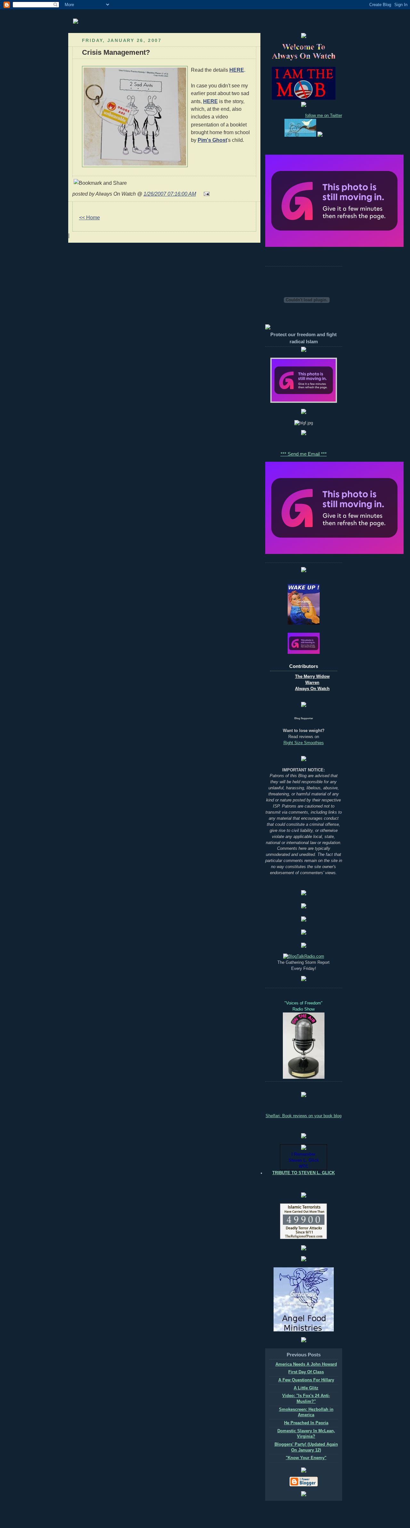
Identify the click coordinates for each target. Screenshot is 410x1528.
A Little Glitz (306, 1388)
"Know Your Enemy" (306, 1458)
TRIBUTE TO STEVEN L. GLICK (303, 1173)
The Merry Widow (312, 676)
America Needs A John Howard (306, 1364)
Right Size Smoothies (303, 743)
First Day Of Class (306, 1372)
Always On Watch (312, 689)
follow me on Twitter (323, 115)
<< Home (89, 217)
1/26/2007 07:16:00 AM (170, 194)
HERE (236, 70)
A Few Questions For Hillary (306, 1380)
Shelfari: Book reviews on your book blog (303, 1116)
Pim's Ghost (212, 140)
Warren (312, 682)
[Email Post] (205, 194)
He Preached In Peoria (306, 1423)
